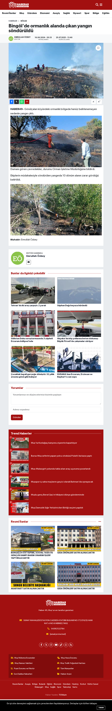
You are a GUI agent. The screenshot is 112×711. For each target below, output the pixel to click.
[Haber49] (19, 5)
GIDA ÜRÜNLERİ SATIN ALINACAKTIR (76, 553)
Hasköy (75, 684)
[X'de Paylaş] (16, 102)
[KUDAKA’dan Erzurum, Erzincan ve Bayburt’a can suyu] (79, 359)
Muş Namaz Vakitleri (24, 663)
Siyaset (77, 13)
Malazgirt (39, 687)
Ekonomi (44, 13)
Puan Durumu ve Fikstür (24, 668)
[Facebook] (41, 645)
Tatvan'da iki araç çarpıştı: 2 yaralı (28, 305)
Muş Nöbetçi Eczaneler (24, 658)
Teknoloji (67, 687)
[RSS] (71, 645)
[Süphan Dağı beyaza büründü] (79, 290)
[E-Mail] (28, 262)
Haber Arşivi (66, 674)
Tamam (101, 707)
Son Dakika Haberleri (23, 674)
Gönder (17, 417)
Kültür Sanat (93, 684)
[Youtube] (56, 645)
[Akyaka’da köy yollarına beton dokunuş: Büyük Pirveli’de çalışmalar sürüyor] (79, 323)
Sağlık (66, 13)
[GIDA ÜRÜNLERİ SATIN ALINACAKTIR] (79, 538)
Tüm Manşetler (67, 668)
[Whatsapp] (66, 645)
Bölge (96, 13)
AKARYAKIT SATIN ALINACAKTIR (27, 589)
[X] (46, 645)
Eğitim (105, 13)
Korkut (83, 684)
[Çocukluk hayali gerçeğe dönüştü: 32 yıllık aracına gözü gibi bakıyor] (33, 359)
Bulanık (42, 684)
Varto (74, 687)
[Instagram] (51, 645)
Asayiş (56, 13)
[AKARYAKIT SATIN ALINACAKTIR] (33, 574)
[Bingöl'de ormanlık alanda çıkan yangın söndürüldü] (56, 70)
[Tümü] (99, 522)
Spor (87, 13)
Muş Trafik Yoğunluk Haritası (72, 663)
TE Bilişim (63, 695)
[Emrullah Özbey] (17, 258)
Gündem (32, 13)
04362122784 (57, 629)
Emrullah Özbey (35, 256)
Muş (21, 13)
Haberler (13, 21)
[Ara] (97, 5)
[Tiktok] (61, 645)
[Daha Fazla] (27, 102)
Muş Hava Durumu (69, 658)
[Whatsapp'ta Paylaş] (21, 102)
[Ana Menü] (101, 5)
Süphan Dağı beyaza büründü (72, 305)
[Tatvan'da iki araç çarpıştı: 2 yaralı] (33, 290)
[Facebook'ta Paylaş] (12, 102)
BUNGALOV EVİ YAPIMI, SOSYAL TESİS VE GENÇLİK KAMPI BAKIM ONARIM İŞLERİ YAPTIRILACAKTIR (32, 555)
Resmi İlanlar (9, 13)
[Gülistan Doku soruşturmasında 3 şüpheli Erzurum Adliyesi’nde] (33, 323)
